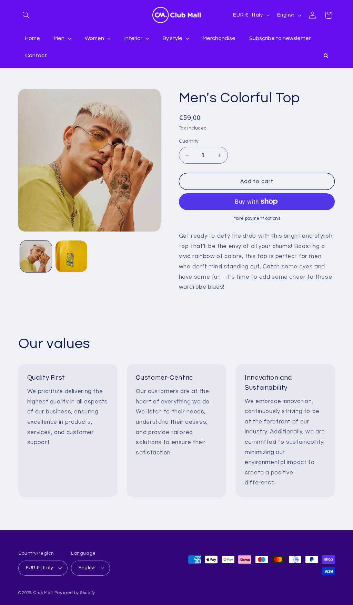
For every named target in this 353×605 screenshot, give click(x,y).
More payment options (257, 218)
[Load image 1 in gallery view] (36, 256)
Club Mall (43, 593)
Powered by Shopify (74, 593)
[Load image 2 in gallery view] (71, 256)
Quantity (189, 141)
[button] (26, 15)
